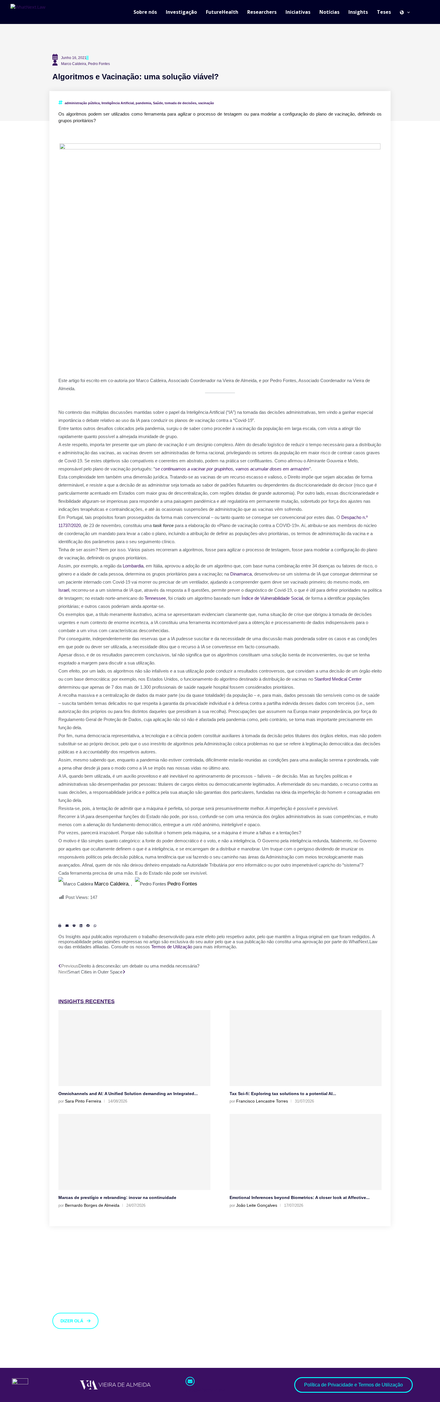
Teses (384, 12)
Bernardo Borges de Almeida (92, 1205)
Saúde (158, 103)
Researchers (262, 12)
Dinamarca (241, 573)
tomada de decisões (180, 103)
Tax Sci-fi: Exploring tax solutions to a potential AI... (283, 1093)
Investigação (181, 12)
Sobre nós (145, 12)
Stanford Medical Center (338, 679)
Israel (63, 590)
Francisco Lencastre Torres (262, 1101)
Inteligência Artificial (117, 103)
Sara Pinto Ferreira (83, 1101)
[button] (59, 925)
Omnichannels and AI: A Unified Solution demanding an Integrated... (128, 1093)
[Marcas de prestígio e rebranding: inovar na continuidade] (134, 1152)
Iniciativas (298, 12)
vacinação (206, 103)
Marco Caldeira (111, 883)
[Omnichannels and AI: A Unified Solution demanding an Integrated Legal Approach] (134, 1048)
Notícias (329, 12)
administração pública (82, 103)
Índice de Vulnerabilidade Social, (273, 598)
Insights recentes (86, 1001)
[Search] (427, 12)
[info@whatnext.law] (190, 1381)
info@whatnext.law (206, 1389)
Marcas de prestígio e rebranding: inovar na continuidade (117, 1197)
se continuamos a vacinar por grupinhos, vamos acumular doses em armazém (232, 468)
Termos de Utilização (171, 946)
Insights (358, 12)
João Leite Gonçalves (256, 1205)
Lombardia (133, 565)
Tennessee (155, 598)
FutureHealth (222, 12)
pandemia (143, 103)
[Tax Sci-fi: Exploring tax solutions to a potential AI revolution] (306, 1048)
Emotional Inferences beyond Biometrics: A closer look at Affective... (300, 1197)
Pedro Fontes (182, 883)
